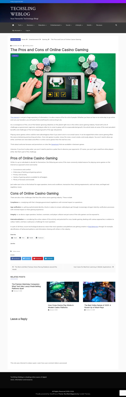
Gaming (15, 55)
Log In (28, 30)
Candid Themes (84, 394)
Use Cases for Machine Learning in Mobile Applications (92, 267)
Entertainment (56, 25)
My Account (16, 30)
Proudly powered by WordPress (46, 394)
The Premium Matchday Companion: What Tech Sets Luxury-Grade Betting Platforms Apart (26, 286)
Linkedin (49, 258)
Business (30, 25)
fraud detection (93, 226)
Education (41, 25)
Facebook (16, 258)
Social (68, 25)
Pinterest (38, 258)
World (89, 25)
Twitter (27, 258)
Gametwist (55, 144)
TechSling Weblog (23, 11)
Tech (19, 25)
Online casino (16, 251)
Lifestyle (78, 25)
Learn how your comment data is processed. (52, 363)
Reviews (99, 25)
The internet (14, 117)
